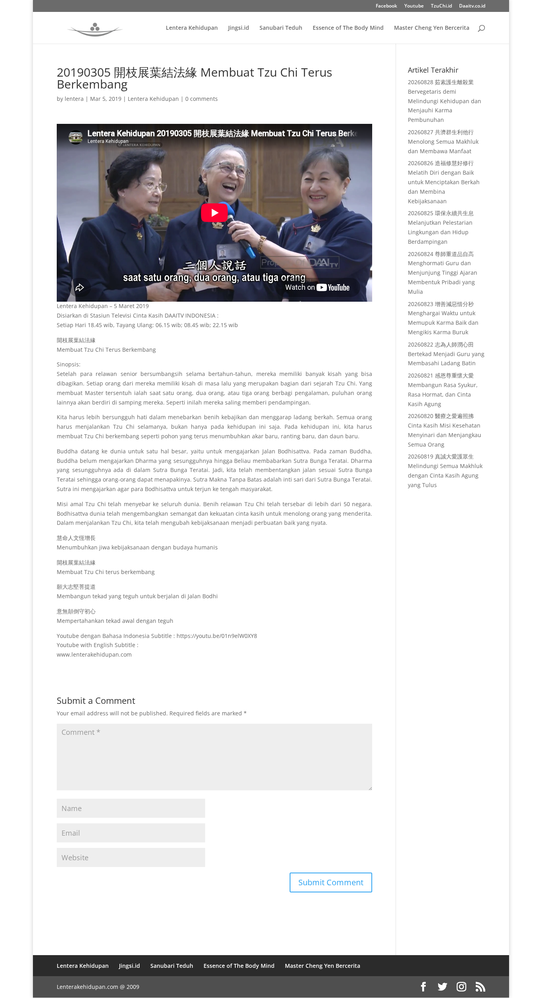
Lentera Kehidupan (192, 28)
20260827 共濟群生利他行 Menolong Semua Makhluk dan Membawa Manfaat (443, 141)
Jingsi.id (238, 28)
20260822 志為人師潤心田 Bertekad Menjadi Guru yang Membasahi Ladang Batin (446, 354)
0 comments (201, 98)
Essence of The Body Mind (348, 28)
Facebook (386, 6)
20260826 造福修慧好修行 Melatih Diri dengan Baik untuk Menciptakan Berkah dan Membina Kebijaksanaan (444, 181)
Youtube (414, 6)
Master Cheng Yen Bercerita (431, 28)
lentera (74, 98)
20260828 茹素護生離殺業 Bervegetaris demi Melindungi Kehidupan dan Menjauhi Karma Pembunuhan (444, 100)
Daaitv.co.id (472, 6)
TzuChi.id (441, 6)
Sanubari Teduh (280, 28)
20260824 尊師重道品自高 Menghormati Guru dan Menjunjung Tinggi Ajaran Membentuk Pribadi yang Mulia (442, 272)
